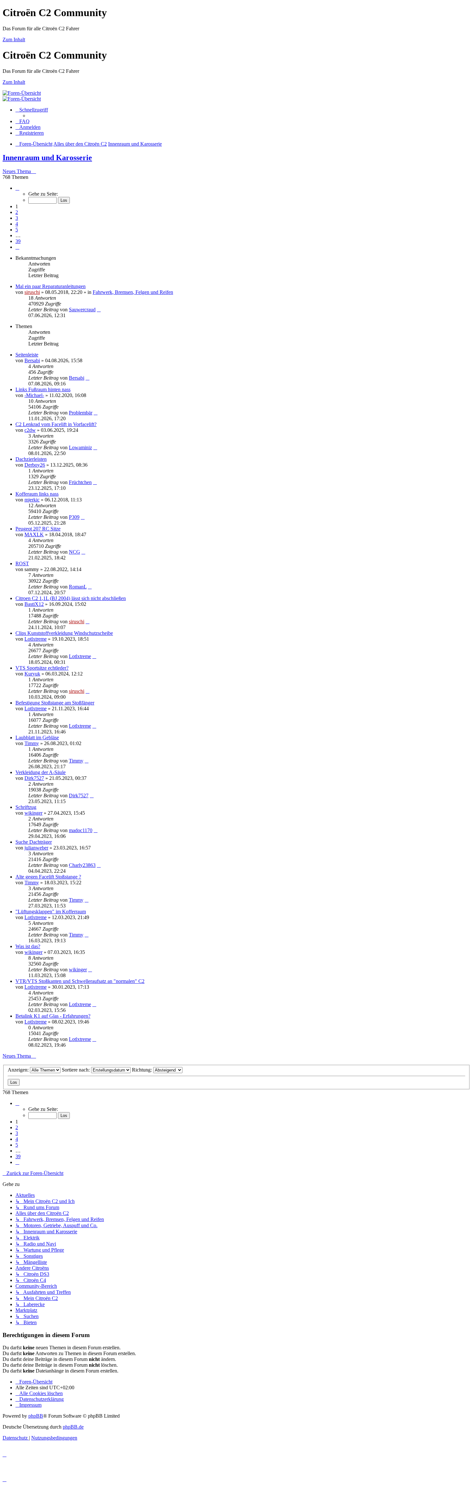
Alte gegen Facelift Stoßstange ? (48, 876)
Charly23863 (82, 865)
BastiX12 (34, 604)
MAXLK (34, 534)
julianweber (36, 847)
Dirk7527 (34, 778)
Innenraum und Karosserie (47, 157)
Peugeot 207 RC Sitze (37, 528)
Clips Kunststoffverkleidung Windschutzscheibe (64, 633)
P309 (74, 517)
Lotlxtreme (35, 639)
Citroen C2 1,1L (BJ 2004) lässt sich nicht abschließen (70, 598)
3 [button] (16, 218)
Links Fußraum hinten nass (42, 389)
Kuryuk (32, 673)
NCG (74, 552)
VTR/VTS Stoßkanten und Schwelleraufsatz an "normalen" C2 (79, 981)
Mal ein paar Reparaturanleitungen (50, 286)
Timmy (31, 743)
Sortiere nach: (76, 1069)
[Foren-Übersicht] (22, 93)
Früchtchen (80, 482)
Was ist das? (27, 946)
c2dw (30, 430)
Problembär (80, 412)
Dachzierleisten (31, 459)
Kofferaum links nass (37, 494)
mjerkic (32, 499)
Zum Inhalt (14, 39)
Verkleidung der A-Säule (40, 772)
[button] (17, 188)
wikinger (33, 813)
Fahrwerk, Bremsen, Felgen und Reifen (133, 292)
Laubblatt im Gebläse (37, 737)
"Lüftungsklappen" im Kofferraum (50, 911)
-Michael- (34, 395)
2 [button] (16, 212)
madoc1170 (80, 830)
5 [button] (16, 229)
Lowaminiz (80, 447)
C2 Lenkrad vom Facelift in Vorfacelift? (56, 424)
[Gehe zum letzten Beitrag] (99, 309)
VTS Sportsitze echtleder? (42, 668)
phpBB (35, 1416)
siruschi (32, 292)
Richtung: (142, 1069)
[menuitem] (22, 121)
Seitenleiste (26, 354)
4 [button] (16, 224)
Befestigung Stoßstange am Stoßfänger (54, 702)
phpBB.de (73, 1427)
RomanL (78, 586)
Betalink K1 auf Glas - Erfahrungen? (52, 1016)
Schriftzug (25, 807)
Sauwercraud (82, 309)
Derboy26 (34, 465)
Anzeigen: (19, 1069)
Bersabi (32, 360)
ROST (22, 563)
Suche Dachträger (33, 842)
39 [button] (18, 241)
